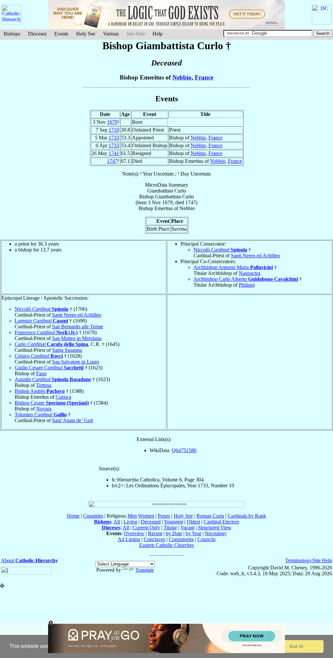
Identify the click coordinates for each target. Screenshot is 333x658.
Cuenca (63, 397)
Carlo (51, 344)
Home (73, 516)
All (116, 521)
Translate (144, 570)
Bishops (12, 33)
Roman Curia (210, 516)
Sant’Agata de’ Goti (72, 420)
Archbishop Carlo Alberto (245, 279)
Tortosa (43, 385)
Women (146, 516)
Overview (134, 533)
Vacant (187, 527)
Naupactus (249, 273)
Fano (41, 373)
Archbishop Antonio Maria (233, 267)
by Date (174, 533)
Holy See (85, 33)
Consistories (181, 539)
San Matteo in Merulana (76, 338)
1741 (114, 153)
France (204, 77)
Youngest (173, 521)
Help (158, 33)
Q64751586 (184, 450)
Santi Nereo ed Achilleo (255, 255)
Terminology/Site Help (308, 560)
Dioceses (37, 33)
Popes (164, 516)
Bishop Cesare (52, 403)
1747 (112, 161)
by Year (193, 533)
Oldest (193, 521)
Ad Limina (129, 539)
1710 (114, 130)
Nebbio (182, 77)
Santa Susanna (67, 350)
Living (130, 521)
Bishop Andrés (40, 391)
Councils (206, 539)
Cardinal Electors (221, 521)
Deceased (151, 521)
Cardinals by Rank (247, 516)
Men (132, 516)
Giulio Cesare (49, 367)
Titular (170, 527)
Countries (93, 516)
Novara (43, 408)
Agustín (53, 379)
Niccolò (220, 249)
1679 (112, 122)
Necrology (216, 533)
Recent (155, 533)
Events (61, 33)
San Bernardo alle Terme (77, 326)
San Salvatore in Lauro (75, 362)
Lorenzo (41, 320)
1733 (114, 137)
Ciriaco (39, 356)
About (29, 560)
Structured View (215, 527)
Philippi (247, 285)
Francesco (46, 332)
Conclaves (154, 539)
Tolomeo (41, 414)
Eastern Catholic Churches (166, 545)
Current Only (146, 527)
